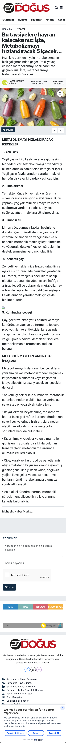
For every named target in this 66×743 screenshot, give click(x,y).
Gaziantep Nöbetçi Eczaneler (22, 679)
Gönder (9, 587)
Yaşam (21, 29)
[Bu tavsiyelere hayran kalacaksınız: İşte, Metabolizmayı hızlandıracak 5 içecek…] (33, 107)
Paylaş (9, 129)
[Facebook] (27, 669)
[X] (33, 669)
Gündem (8, 19)
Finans (49, 19)
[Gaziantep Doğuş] (26, 8)
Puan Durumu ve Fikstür (19, 693)
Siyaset (22, 19)
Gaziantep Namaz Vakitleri (21, 686)
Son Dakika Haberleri (18, 700)
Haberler (7, 29)
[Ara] (56, 7)
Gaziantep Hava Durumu (19, 683)
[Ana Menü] (61, 7)
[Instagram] (39, 669)
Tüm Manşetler (15, 697)
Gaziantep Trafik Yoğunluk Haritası (25, 690)
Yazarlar (36, 19)
